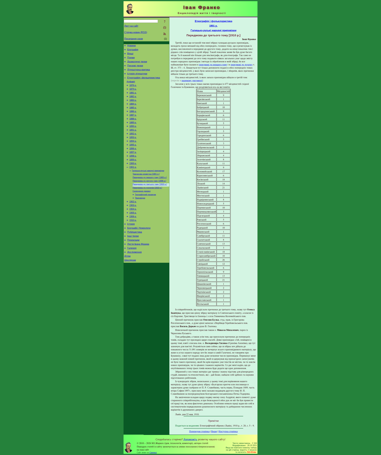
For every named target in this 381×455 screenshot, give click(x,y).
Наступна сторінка (228, 431)
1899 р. (132, 160)
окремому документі (192, 80)
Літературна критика (138, 69)
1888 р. (132, 119)
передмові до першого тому (213, 64)
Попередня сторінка (199, 431)
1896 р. (132, 148)
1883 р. (132, 100)
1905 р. (132, 213)
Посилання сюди (133, 38)
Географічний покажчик (145, 194)
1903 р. (132, 205)
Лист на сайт (131, 26)
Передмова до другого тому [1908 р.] (149, 181)
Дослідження (134, 252)
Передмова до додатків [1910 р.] (147, 188)
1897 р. (132, 152)
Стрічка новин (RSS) (135, 32)
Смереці (153, 452)
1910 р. (132, 220)
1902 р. (132, 201)
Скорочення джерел (142, 191)
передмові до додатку (242, 64)
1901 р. (132, 167)
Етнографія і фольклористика (143, 77)
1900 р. (132, 163)
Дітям (127, 256)
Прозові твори (135, 65)
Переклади (133, 240)
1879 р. (132, 89)
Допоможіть (190, 439)
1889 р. (132, 122)
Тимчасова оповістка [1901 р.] (146, 174)
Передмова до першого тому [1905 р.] (150, 177)
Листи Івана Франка (138, 244)
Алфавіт (131, 81)
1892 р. (132, 133)
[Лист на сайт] (164, 28)
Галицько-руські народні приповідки (148, 171)
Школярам (130, 260)
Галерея (131, 248)
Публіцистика (134, 232)
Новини (131, 45)
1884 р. (132, 104)
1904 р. (132, 209)
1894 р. (132, 141)
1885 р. (132, 107)
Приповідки (140, 198)
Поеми (131, 57)
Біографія (132, 49)
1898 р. (132, 156)
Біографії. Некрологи (138, 228)
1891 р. (132, 130)
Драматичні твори (137, 61)
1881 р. (132, 93)
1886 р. (132, 111)
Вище (214, 431)
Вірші (130, 53)
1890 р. (132, 126)
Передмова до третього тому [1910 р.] (150, 184)
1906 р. (132, 216)
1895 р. (132, 145)
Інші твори (133, 236)
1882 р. (132, 96)
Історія (131, 224)
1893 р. (132, 137)
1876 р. (132, 85)
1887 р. (132, 115)
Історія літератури (137, 73)
